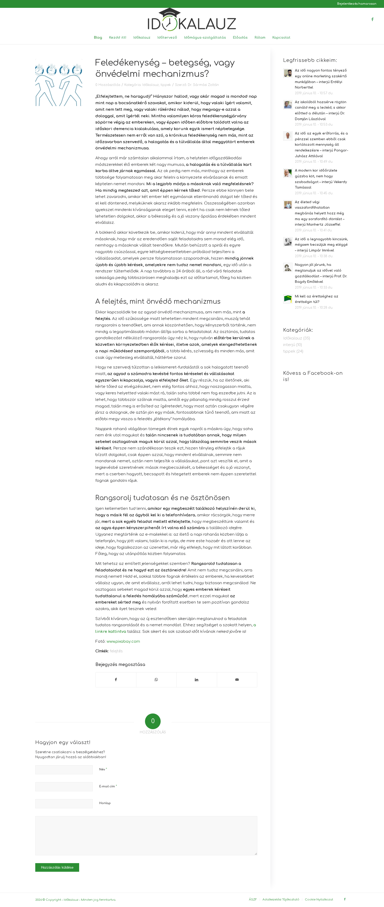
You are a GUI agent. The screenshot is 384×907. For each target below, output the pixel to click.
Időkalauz (150, 85)
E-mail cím (108, 786)
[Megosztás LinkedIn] (197, 679)
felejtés (116, 651)
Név (103, 769)
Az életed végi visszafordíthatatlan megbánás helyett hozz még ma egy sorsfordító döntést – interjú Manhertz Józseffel (319, 213)
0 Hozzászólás (107, 85)
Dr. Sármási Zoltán (203, 85)
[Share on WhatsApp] (156, 679)
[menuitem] (355, 4)
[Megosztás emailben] (237, 679)
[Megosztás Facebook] (116, 679)
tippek (166, 85)
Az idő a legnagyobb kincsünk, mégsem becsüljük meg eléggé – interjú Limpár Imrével (321, 244)
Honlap (105, 803)
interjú (289, 345)
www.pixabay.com (123, 641)
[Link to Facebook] (372, 19)
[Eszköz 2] (192, 19)
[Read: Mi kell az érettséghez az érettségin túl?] (288, 299)
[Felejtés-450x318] (58, 82)
